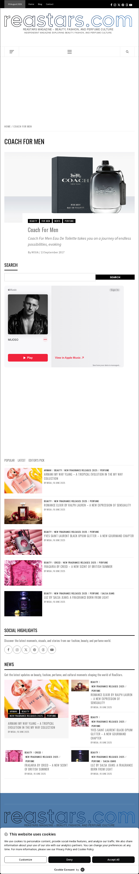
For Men (46, 220)
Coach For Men (43, 230)
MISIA (35, 252)
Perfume (69, 220)
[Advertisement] (69, 86)
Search (11, 265)
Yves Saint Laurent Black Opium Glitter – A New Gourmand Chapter (89, 536)
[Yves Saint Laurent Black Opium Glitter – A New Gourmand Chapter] (23, 542)
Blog (40, 4)
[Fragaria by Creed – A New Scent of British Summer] (23, 572)
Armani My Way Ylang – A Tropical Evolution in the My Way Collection (83, 476)
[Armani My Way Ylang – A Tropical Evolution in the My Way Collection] (23, 480)
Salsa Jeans (108, 593)
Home (31, 4)
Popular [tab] (9, 460)
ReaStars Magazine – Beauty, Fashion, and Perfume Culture (68, 29)
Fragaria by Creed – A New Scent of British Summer (78, 566)
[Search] (127, 51)
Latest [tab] (22, 460)
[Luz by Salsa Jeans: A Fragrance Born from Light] (23, 603)
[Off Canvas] (12, 52)
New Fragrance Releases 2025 (81, 470)
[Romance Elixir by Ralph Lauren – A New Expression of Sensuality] (23, 511)
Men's (57, 220)
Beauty (33, 220)
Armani (48, 470)
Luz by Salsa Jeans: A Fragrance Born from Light (76, 597)
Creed (57, 562)
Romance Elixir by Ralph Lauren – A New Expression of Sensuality (87, 505)
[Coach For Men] (69, 187)
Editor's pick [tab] (36, 460)
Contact (49, 4)
